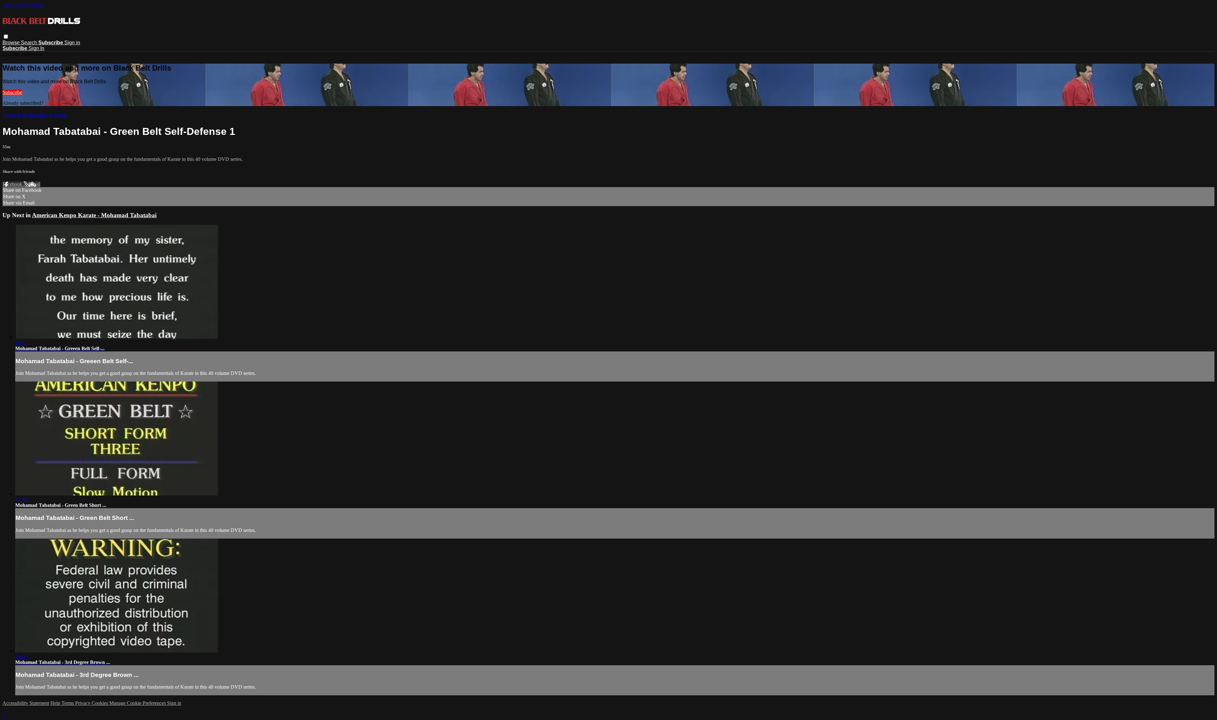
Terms (68, 703)
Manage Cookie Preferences (138, 703)
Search (29, 42)
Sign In (36, 48)
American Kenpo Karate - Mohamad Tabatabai (94, 215)
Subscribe (12, 92)
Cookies (100, 703)
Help (55, 703)
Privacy (83, 703)
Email (34, 184)
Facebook (13, 184)
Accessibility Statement (26, 703)
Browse (12, 42)
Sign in (72, 42)
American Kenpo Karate (35, 115)
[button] (6, 37)
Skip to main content (23, 5)
